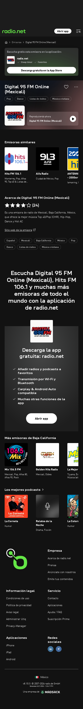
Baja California (43, 241)
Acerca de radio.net (59, 558)
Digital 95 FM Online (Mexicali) (45, 121)
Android (10, 659)
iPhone (10, 645)
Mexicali (25, 241)
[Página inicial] (6, 42)
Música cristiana (60, 99)
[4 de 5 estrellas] (23, 205)
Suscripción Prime (58, 619)
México (61, 241)
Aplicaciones (55, 605)
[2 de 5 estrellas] (12, 205)
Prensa (52, 565)
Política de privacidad (18, 605)
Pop (9, 99)
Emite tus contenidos (60, 579)
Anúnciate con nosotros (62, 572)
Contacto (53, 598)
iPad (8, 652)
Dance (20, 99)
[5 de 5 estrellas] (28, 205)
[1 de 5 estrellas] (7, 205)
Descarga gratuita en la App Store (41, 70)
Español (11, 241)
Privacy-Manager (16, 626)
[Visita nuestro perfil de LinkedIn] (50, 649)
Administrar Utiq (16, 619)
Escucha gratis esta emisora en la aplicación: (34, 52)
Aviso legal (12, 612)
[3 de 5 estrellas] (18, 205)
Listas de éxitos (38, 99)
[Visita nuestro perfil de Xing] (58, 649)
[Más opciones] (76, 87)
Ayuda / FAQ (55, 612)
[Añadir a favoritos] (66, 87)
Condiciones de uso (17, 598)
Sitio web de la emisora (18, 230)
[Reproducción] (73, 119)
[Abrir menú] (78, 31)
